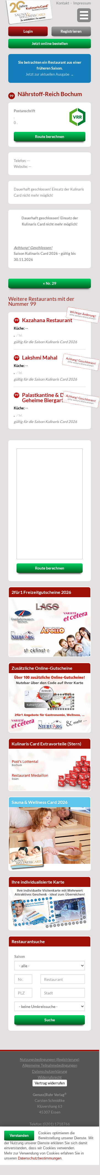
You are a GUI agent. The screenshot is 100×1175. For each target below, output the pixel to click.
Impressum (82, 3)
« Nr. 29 (49, 283)
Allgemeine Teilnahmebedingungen (49, 1065)
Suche (49, 1019)
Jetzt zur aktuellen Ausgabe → (50, 74)
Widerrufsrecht (50, 1077)
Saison (19, 956)
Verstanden (19, 1135)
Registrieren (71, 31)
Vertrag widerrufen (50, 1083)
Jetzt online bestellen (50, 43)
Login (28, 31)
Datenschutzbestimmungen (39, 1158)
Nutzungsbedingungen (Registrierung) (49, 1059)
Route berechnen (49, 136)
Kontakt (62, 3)
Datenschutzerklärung (49, 1071)
